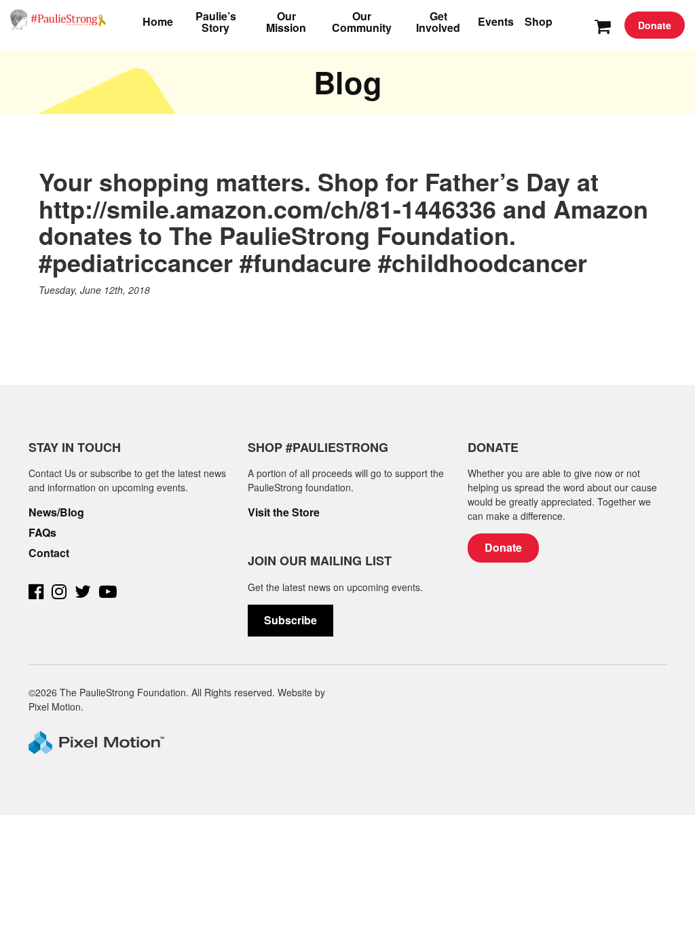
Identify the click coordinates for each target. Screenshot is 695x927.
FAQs (42, 532)
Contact (49, 553)
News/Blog (56, 512)
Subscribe (290, 620)
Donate (654, 25)
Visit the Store (284, 512)
